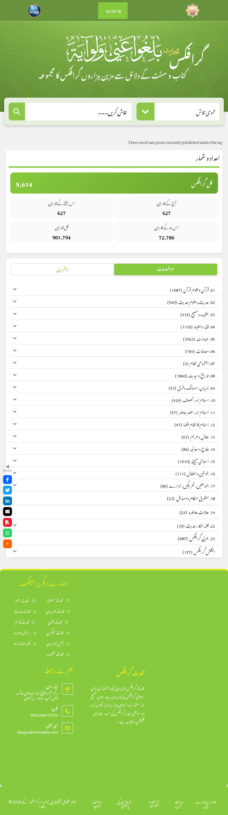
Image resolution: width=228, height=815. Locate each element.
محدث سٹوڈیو (55, 599)
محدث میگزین (55, 632)
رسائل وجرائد (22, 632)
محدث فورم (22, 621)
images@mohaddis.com (37, 731)
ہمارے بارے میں (206, 802)
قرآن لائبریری (55, 642)
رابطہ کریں (178, 802)
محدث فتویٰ (55, 621)
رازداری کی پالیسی (125, 802)
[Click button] (17, 111)
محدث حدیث (22, 610)
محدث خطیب (55, 653)
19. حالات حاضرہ (197, 511)
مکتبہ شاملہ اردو (22, 642)
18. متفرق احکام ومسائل (191, 497)
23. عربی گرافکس (196, 537)
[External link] (192, 9)
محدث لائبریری (55, 610)
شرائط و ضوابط (154, 802)
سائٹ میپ (97, 802)
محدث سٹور (22, 600)
